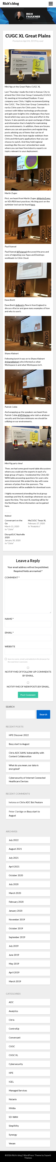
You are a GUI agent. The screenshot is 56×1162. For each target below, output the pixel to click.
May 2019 (14, 963)
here (33, 204)
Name (9, 618)
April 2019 (14, 972)
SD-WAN (13, 1117)
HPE (11, 1072)
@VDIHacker (24, 415)
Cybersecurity (16, 1064)
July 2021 (14, 857)
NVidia (12, 1108)
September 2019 (17, 937)
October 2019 (16, 928)
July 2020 (14, 884)
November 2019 (17, 919)
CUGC (12, 1046)
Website (10, 646)
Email (9, 632)
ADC (11, 1002)
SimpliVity (14, 1125)
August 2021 (15, 848)
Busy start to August (19, 744)
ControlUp (14, 1028)
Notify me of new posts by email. (28, 686)
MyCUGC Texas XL (37, 520)
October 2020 (16, 875)
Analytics (13, 1011)
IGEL (11, 1081)
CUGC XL (13, 1055)
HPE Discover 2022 (19, 735)
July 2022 (14, 840)
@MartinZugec (44, 198)
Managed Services (18, 1090)
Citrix (11, 1019)
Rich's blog (11, 3)
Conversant (14, 1037)
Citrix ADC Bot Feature (31, 802)
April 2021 (14, 866)
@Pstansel (22, 251)
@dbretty (20, 305)
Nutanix (13, 1099)
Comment (12, 577)
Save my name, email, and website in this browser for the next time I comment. (29, 660)
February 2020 (16, 901)
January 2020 (15, 910)
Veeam (12, 1143)
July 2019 (14, 946)
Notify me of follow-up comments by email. (28, 673)
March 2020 (15, 893)
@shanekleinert (12, 361)
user (41, 41)
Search (10, 706)
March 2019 (15, 981)
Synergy (13, 1134)
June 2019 (14, 955)
